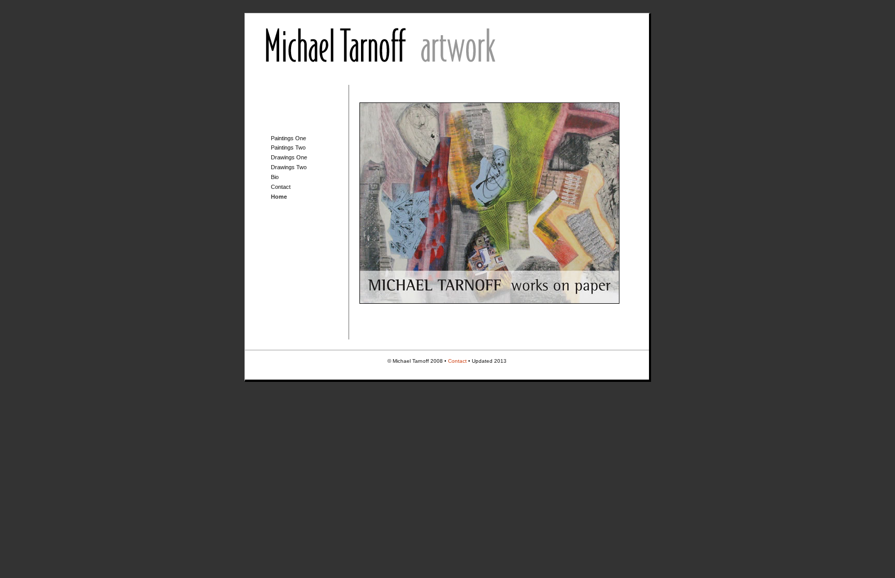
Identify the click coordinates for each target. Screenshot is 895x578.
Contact (281, 187)
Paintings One (288, 138)
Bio (275, 177)
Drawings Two (289, 167)
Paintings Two (288, 147)
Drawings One (289, 157)
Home (279, 197)
